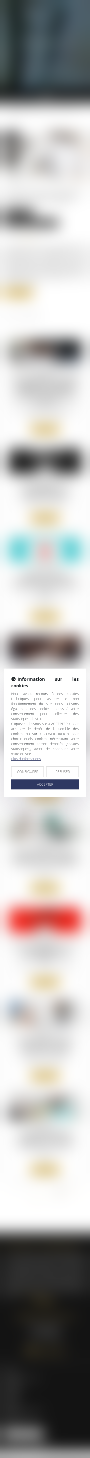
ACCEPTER (45, 784)
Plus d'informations (26, 758)
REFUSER (63, 771)
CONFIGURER (27, 771)
